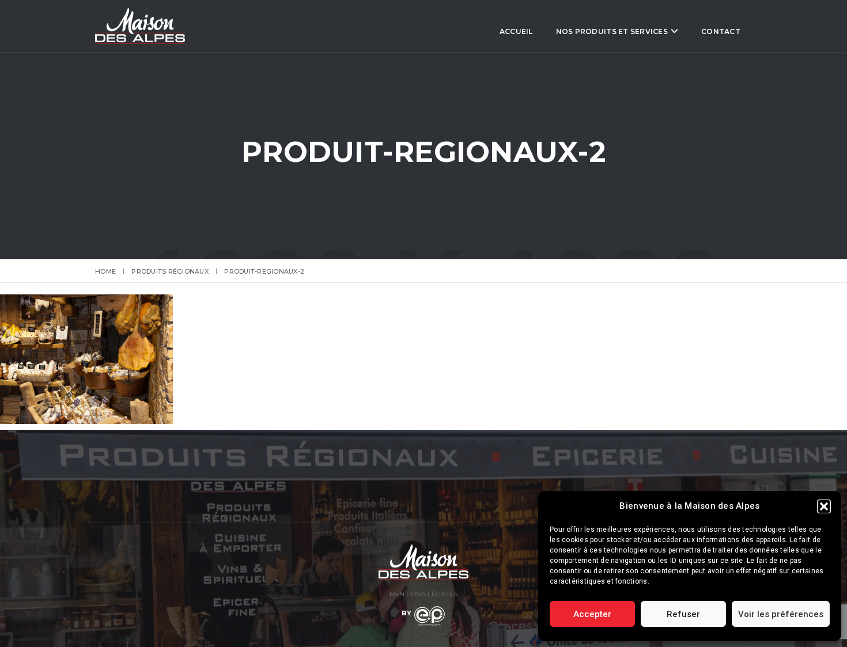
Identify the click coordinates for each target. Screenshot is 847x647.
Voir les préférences (780, 614)
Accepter (592, 614)
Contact (720, 31)
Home (105, 271)
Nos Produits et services (612, 31)
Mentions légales (423, 594)
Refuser (683, 614)
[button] (824, 506)
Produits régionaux (170, 271)
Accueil (516, 31)
